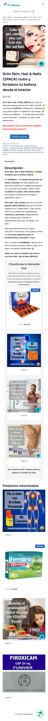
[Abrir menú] (43, 4)
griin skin (20, 150)
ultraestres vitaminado (15, 152)
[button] (42, 28)
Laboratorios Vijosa (17, 146)
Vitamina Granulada (30, 146)
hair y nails (27, 150)
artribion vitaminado (16, 148)
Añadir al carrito (19, 136)
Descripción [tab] (9, 161)
